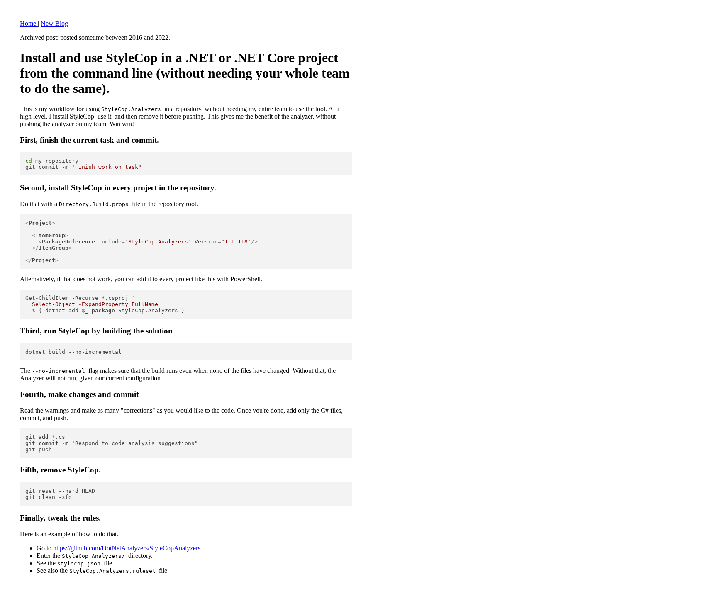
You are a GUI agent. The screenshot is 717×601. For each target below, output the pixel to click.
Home (29, 23)
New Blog (54, 23)
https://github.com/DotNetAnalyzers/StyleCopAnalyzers (126, 548)
